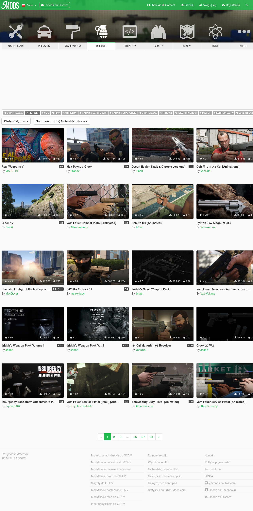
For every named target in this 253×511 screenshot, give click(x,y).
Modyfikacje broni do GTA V (108, 476)
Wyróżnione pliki (158, 462)
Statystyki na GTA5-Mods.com (167, 490)
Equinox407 (13, 406)
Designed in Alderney (15, 454)
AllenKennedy (79, 227)
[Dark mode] (247, 5)
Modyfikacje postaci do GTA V (109, 490)
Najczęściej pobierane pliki (164, 476)
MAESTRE (12, 171)
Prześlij (188, 5)
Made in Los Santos (14, 458)
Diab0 (139, 171)
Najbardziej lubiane (61, 121)
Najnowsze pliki (157, 455)
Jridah (139, 227)
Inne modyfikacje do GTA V (108, 504)
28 (151, 437)
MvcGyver (12, 293)
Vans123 (205, 171)
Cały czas (15, 121)
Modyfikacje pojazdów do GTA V (111, 462)
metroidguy (78, 293)
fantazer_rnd (208, 227)
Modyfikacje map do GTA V (108, 497)
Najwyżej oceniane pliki (162, 483)
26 (135, 437)
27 (143, 437)
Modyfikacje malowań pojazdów (111, 469)
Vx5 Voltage (207, 293)
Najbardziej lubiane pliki (162, 469)
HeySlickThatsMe (81, 406)
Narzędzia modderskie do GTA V (111, 455)
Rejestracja (232, 5)
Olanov (75, 171)
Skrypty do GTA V (102, 483)
